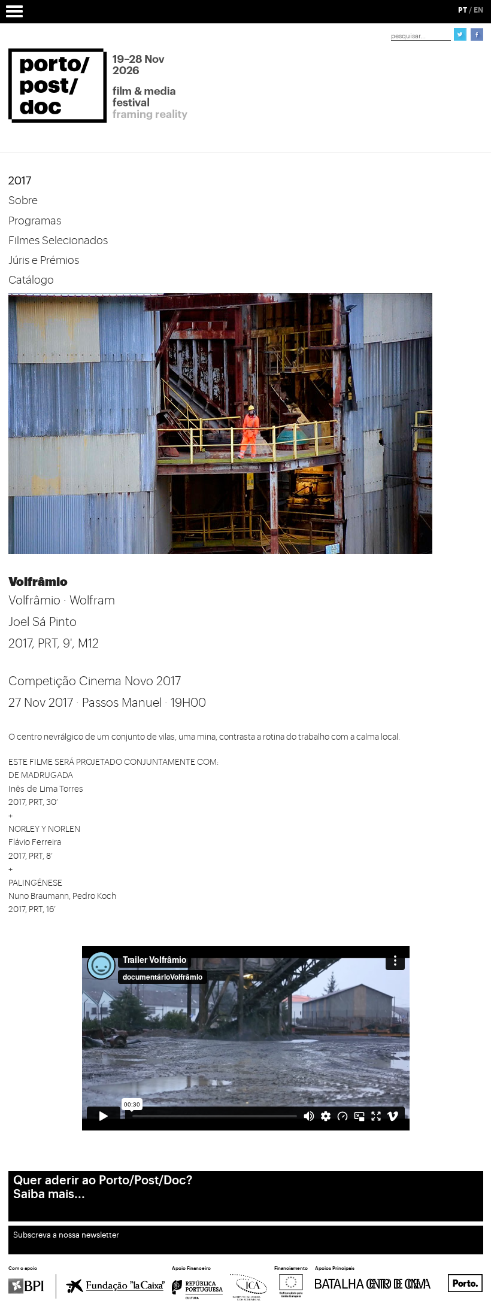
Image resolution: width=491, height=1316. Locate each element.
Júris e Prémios (43, 260)
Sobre (23, 200)
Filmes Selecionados (58, 240)
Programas (34, 220)
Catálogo (31, 280)
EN (478, 10)
